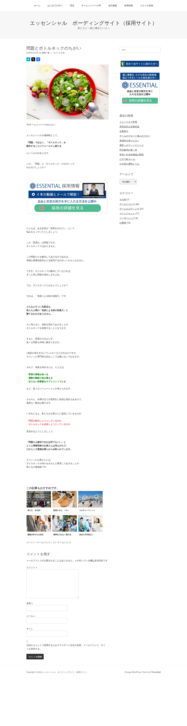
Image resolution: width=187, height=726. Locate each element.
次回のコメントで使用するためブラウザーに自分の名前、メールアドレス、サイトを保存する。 (65, 647)
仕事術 (123, 222)
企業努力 (124, 131)
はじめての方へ (55, 5)
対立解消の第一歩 (128, 149)
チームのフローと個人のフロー (135, 135)
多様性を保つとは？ (129, 140)
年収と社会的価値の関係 (132, 154)
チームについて (44, 542)
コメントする (59, 52)
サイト (29, 628)
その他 (123, 199)
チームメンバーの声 (91, 5)
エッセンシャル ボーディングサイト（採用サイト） (93, 22)
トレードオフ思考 (128, 121)
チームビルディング (129, 208)
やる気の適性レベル (129, 163)
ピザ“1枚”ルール (127, 159)
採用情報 (128, 5)
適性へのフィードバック (132, 145)
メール (30, 615)
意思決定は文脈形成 (129, 126)
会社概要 (112, 5)
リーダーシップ (127, 218)
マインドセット (127, 213)
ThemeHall (156, 672)
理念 (72, 5)
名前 (29, 603)
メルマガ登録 (146, 5)
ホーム (37, 5)
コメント (31, 567)
